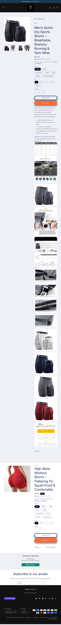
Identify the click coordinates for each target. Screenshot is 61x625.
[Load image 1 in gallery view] (7, 48)
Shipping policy (53, 617)
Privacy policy (36, 617)
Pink (48, 513)
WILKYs (12, 617)
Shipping (36, 59)
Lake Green (47, 517)
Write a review (30, 564)
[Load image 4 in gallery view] (27, 48)
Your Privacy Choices (30, 592)
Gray (47, 72)
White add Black (48, 76)
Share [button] (37, 451)
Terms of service (44, 617)
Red (54, 72)
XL (46, 82)
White (38, 76)
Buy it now (46, 103)
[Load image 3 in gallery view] (20, 48)
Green (45, 510)
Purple (38, 517)
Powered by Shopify (18, 617)
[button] (3, 7)
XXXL (37, 85)
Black (37, 69)
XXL (52, 82)
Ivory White (39, 513)
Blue (44, 69)
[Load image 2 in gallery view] (14, 48)
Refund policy (28, 617)
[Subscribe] (42, 583)
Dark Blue (39, 72)
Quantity (36, 89)
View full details (50, 547)
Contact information (52, 618)
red (37, 506)
